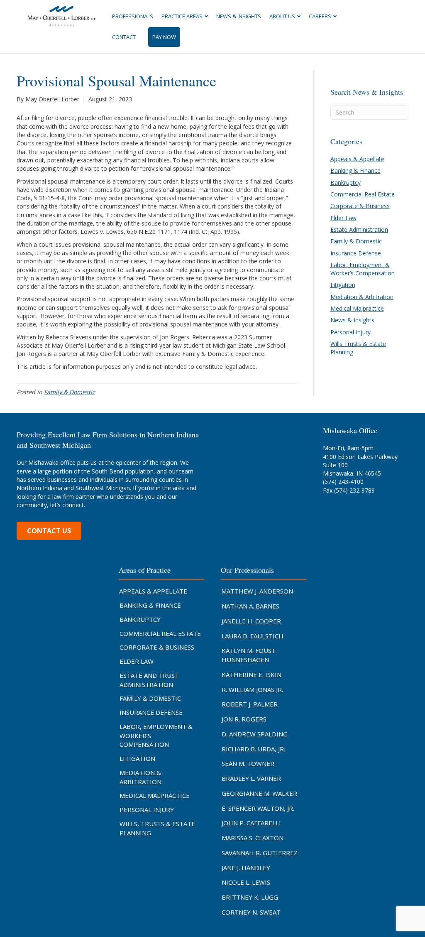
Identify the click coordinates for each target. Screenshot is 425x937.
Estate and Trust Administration (149, 680)
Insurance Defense (355, 253)
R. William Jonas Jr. (252, 689)
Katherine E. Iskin (251, 674)
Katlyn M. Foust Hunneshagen (249, 655)
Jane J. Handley (246, 867)
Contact (124, 37)
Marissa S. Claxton (252, 838)
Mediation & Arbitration (361, 297)
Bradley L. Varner (251, 778)
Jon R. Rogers (244, 719)
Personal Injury (350, 332)
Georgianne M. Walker (259, 793)
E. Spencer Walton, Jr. (258, 808)
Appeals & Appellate (357, 159)
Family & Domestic (69, 392)
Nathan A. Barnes (250, 606)
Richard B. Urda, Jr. (253, 749)
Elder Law (343, 218)
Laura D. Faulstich (252, 636)
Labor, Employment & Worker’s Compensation (362, 269)
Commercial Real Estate (362, 194)
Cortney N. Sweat (251, 912)
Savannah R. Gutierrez (260, 853)
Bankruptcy (345, 182)
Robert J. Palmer (250, 704)
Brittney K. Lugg (250, 897)
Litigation (342, 285)
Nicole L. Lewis (246, 882)
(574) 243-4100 (343, 482)
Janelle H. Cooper (251, 621)
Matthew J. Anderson (257, 591)
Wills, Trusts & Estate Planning (157, 828)
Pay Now (164, 37)
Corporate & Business (360, 206)
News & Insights (238, 16)
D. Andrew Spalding (255, 734)
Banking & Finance (355, 170)
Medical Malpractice (357, 308)
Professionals (132, 16)
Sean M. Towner (248, 763)
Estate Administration (359, 229)
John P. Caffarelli (251, 823)
